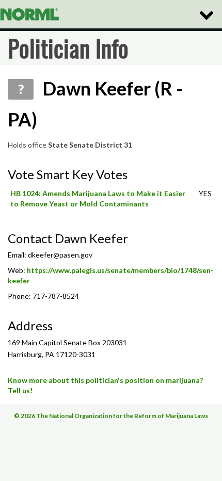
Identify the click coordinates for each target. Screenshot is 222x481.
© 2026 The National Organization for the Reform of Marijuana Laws (111, 416)
